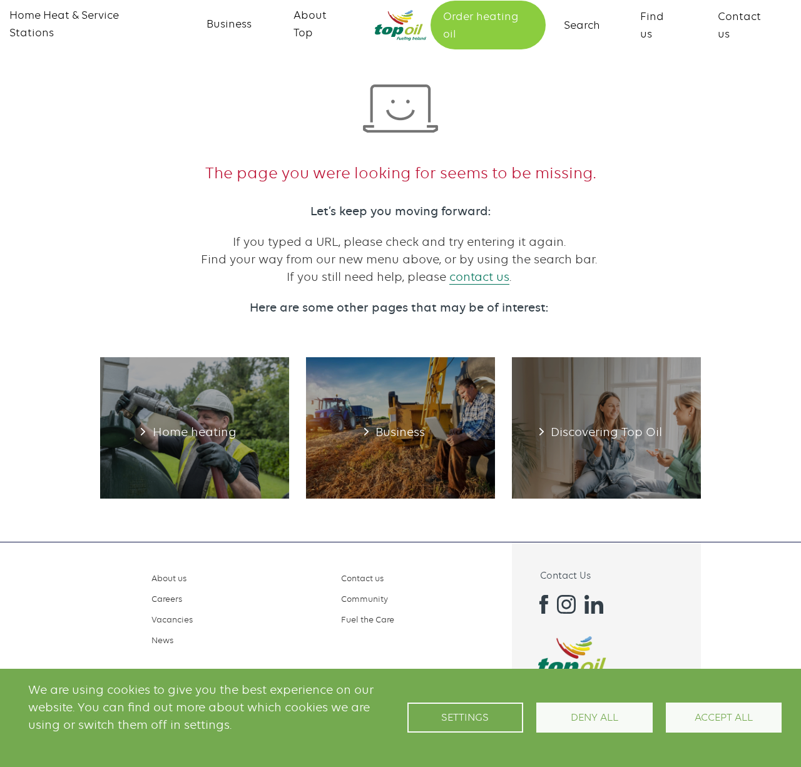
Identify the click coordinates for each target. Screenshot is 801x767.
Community (364, 599)
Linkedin (593, 604)
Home (400, 25)
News (162, 640)
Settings (465, 717)
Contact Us (565, 575)
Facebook (538, 604)
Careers (166, 599)
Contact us (362, 578)
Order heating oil (480, 25)
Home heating (194, 428)
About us (168, 578)
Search (582, 25)
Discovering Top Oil (606, 428)
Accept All (724, 717)
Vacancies (172, 619)
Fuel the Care (367, 619)
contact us (479, 277)
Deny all (594, 717)
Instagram (566, 604)
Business (229, 24)
